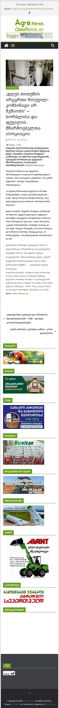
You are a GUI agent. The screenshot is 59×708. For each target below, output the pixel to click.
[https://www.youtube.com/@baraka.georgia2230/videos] (23, 377)
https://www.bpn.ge (20, 293)
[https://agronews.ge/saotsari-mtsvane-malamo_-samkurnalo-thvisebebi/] (23, 507)
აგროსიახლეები (12, 88)
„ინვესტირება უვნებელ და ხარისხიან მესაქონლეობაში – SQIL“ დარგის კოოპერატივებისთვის (26, 318)
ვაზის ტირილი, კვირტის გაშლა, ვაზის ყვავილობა (31, 331)
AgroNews (24, 140)
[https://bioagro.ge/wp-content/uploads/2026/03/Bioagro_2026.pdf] (23, 352)
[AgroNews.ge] (6, 45)
